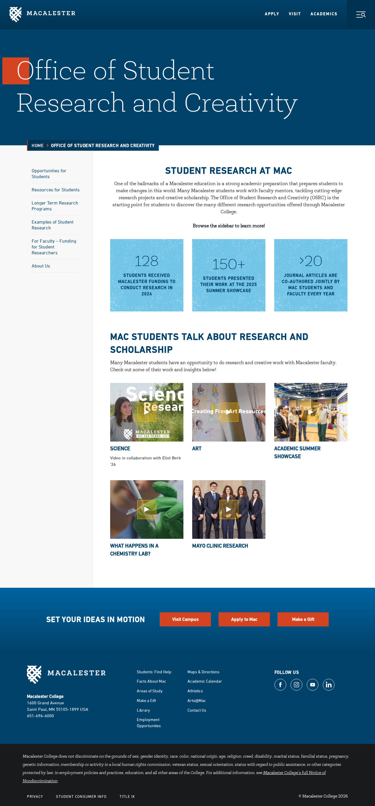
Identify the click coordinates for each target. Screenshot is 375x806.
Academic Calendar (205, 681)
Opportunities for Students (49, 173)
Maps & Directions (203, 671)
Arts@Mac (197, 700)
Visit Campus (185, 619)
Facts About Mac (151, 681)
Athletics (195, 690)
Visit (295, 13)
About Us (41, 265)
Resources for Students (56, 189)
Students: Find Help (154, 671)
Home (38, 145)
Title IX (127, 796)
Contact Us (197, 710)
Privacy (35, 796)
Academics (324, 13)
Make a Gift (303, 619)
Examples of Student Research (53, 224)
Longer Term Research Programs (55, 205)
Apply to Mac (244, 619)
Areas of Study (150, 690)
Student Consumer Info (81, 796)
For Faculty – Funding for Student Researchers (54, 246)
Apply (272, 13)
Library (143, 710)
